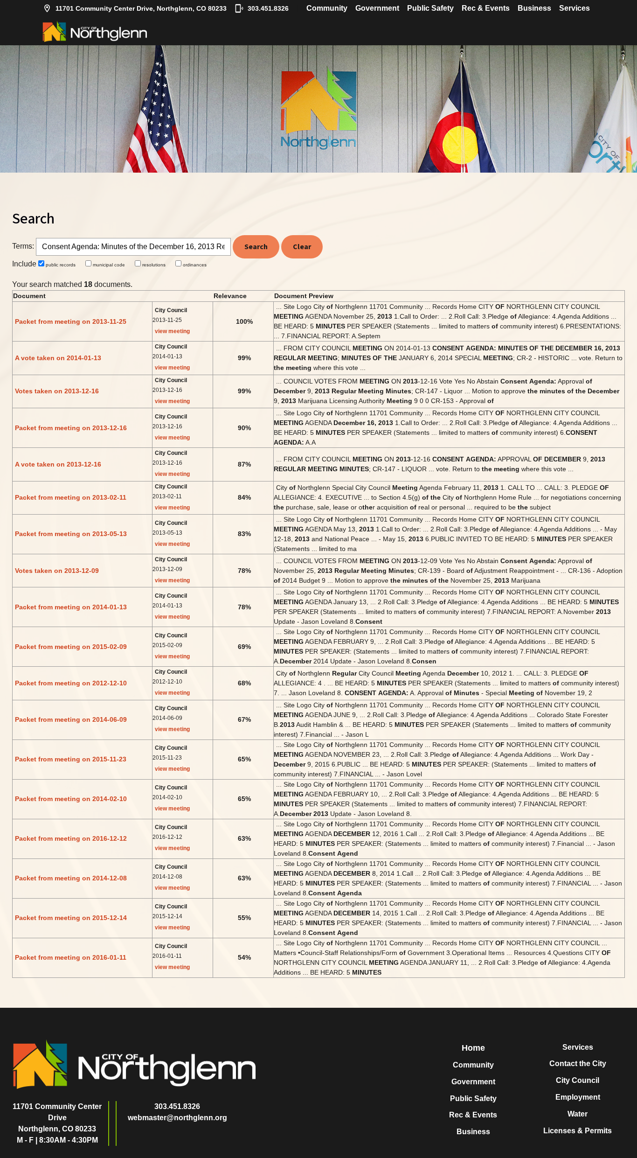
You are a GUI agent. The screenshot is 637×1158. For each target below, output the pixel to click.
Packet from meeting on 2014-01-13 (71, 607)
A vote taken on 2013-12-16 (58, 464)
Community (326, 8)
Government (377, 8)
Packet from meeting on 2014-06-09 (71, 719)
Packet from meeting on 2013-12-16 (71, 428)
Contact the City (577, 1063)
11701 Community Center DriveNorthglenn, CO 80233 (57, 1117)
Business (534, 8)
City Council (577, 1080)
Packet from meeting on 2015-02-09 (71, 646)
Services (574, 8)
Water (578, 1114)
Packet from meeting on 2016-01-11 (70, 957)
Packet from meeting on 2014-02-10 (71, 798)
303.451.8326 (268, 8)
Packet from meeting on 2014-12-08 (71, 878)
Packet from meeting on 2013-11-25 (70, 321)
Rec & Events (486, 8)
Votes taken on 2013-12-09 (57, 570)
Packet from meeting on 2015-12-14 (71, 917)
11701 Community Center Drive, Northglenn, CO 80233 (141, 8)
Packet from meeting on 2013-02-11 (70, 497)
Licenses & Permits (577, 1131)
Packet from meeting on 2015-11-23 (70, 759)
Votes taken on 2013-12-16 (57, 391)
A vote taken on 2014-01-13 (58, 358)
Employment (577, 1097)
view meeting (172, 331)
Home (473, 1048)
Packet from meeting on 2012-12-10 (71, 683)
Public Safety (430, 8)
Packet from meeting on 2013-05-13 (71, 533)
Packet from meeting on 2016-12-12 (71, 838)
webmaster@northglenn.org (177, 1118)
